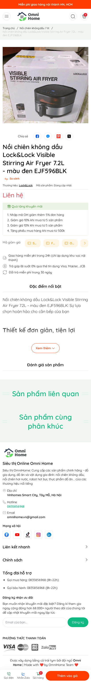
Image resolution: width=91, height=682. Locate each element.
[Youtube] (17, 534)
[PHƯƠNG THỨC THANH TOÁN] (45, 648)
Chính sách (12, 559)
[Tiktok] (28, 534)
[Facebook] (6, 534)
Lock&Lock (26, 185)
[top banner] (45, 4)
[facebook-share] (37, 136)
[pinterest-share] (59, 136)
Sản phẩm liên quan (45, 393)
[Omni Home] (28, 16)
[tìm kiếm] (72, 16)
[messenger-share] (48, 136)
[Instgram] (38, 535)
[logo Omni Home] (45, 453)
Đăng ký (78, 622)
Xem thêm (43, 348)
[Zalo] (49, 535)
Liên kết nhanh (16, 546)
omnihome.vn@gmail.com (26, 517)
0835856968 (16, 506)
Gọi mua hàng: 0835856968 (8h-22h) (33, 580)
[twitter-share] (69, 136)
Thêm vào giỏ (67, 676)
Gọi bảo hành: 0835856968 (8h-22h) (32, 588)
